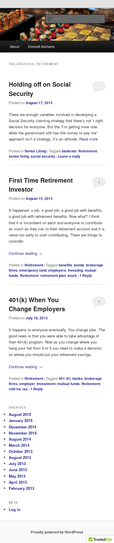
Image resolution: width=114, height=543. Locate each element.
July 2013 (17, 463)
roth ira (15, 388)
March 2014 (19, 445)
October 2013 (20, 451)
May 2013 (17, 476)
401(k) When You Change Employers (37, 304)
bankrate (69, 151)
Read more (88, 139)
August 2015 (20, 414)
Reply (86, 275)
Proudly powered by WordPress (57, 532)
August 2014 (20, 439)
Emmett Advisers (41, 46)
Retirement (87, 151)
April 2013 (18, 482)
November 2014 (23, 433)
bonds (79, 265)
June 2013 (18, 469)
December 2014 (22, 427)
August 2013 (20, 457)
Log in (14, 509)
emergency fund (32, 270)
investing (75, 270)
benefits (65, 265)
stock (72, 275)
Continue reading (25, 253)
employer (27, 383)
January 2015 (20, 420)
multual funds (68, 383)
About (14, 46)
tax (25, 388)
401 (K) (65, 378)
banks (77, 378)
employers (57, 270)
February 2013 (21, 488)
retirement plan (53, 275)
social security (43, 156)
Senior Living (35, 151)
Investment (46, 383)
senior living (19, 156)
